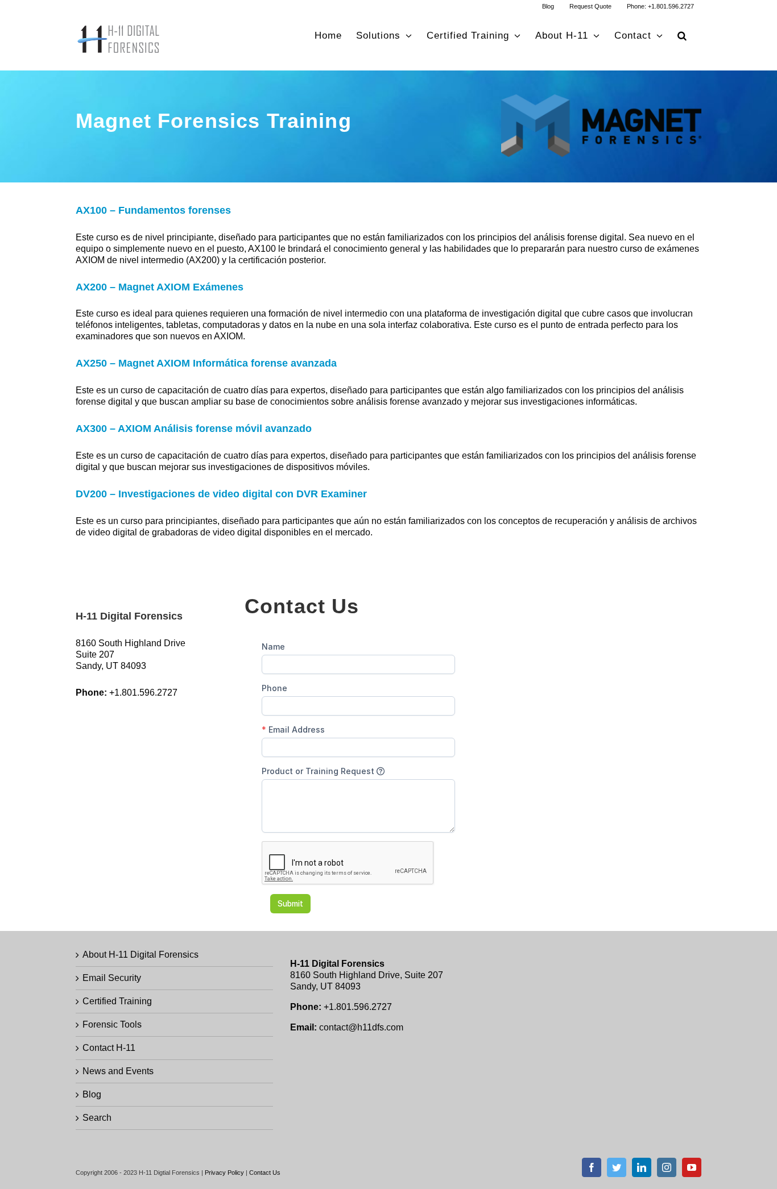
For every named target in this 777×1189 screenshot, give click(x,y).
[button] (682, 35)
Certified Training (117, 1001)
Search (96, 1118)
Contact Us (264, 1172)
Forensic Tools (112, 1024)
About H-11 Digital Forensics (140, 954)
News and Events (118, 1071)
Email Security (111, 978)
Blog (91, 1094)
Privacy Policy (224, 1172)
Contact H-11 (108, 1048)
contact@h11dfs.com (361, 1027)
